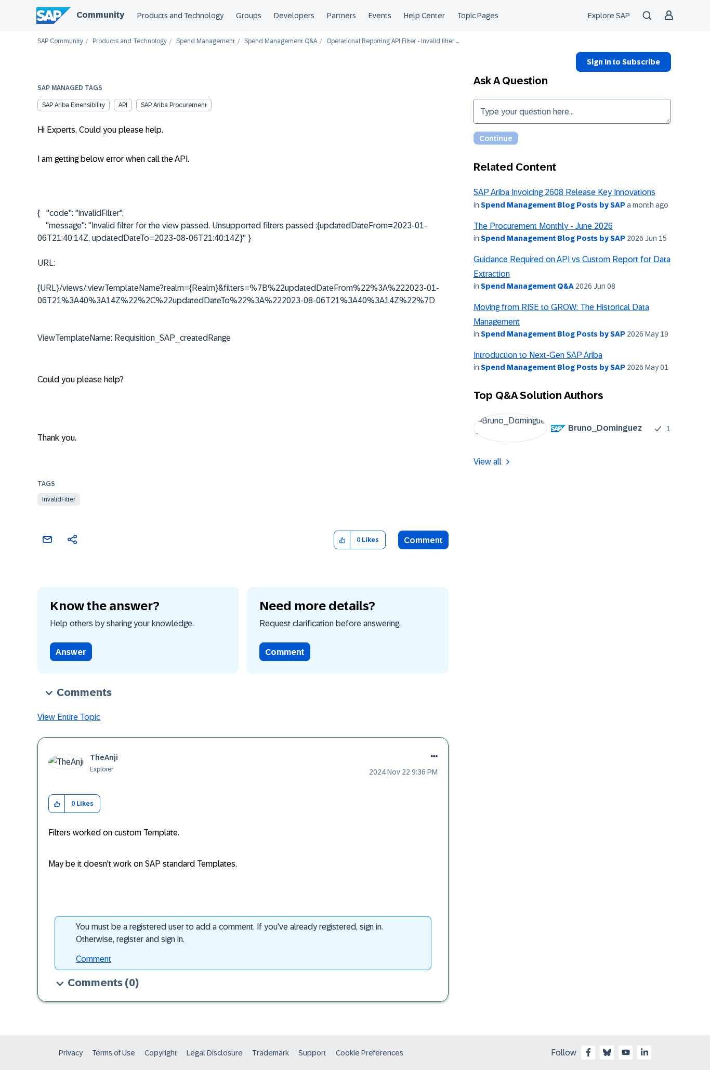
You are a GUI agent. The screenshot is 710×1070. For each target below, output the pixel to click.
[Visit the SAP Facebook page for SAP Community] (588, 1052)
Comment (423, 540)
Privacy (71, 1053)
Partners (341, 15)
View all (488, 461)
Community (100, 14)
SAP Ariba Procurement (174, 105)
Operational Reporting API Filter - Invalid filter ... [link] (392, 41)
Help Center (424, 15)
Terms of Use (113, 1053)
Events (380, 15)
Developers (294, 15)
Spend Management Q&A (280, 41)
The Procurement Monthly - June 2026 (543, 226)
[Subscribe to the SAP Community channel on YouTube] (626, 1052)
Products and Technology (180, 15)
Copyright (160, 1053)
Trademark (270, 1053)
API (123, 105)
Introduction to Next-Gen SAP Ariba (538, 355)
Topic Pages (477, 15)
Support (312, 1053)
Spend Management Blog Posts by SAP (553, 205)
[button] (342, 540)
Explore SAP (609, 15)
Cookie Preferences (369, 1053)
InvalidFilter (58, 499)
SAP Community (60, 41)
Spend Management (205, 41)
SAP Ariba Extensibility (73, 105)
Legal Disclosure (215, 1053)
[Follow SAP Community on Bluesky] (607, 1052)
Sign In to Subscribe (623, 62)
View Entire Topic (68, 717)
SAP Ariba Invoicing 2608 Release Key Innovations (564, 192)
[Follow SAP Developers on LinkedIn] (644, 1052)
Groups (248, 15)
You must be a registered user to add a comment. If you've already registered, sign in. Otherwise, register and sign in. (229, 933)
